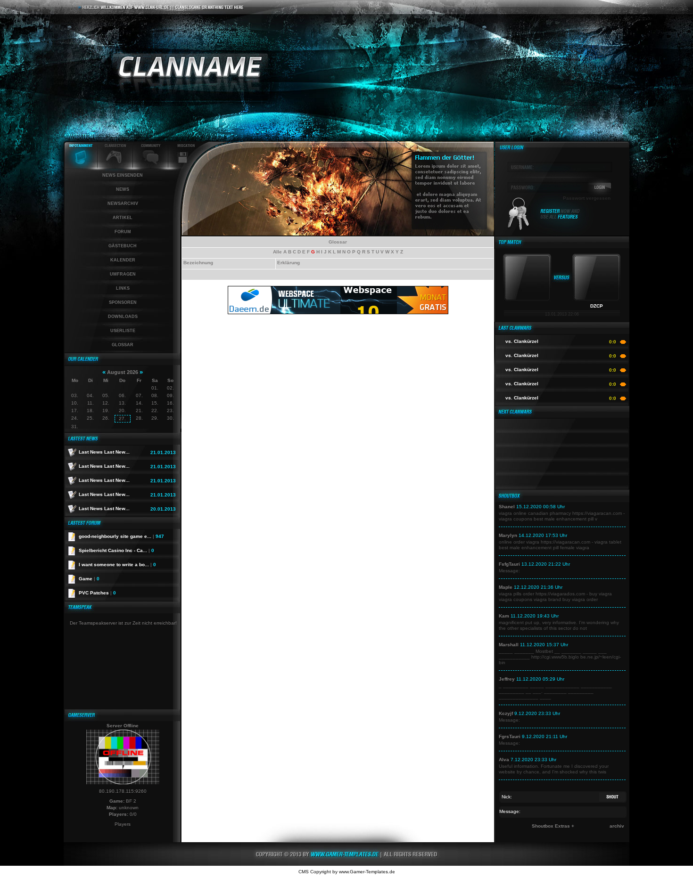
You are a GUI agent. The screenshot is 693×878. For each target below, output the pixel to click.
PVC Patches (97, 592)
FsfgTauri (509, 564)
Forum (123, 231)
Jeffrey (507, 679)
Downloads (123, 316)
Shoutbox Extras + (553, 826)
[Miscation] (182, 167)
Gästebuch (122, 246)
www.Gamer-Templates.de (367, 871)
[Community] (150, 167)
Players (123, 824)
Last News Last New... (104, 452)
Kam (504, 615)
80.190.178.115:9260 (123, 791)
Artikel (122, 217)
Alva (504, 759)
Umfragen (123, 274)
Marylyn (508, 535)
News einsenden (122, 175)
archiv (617, 826)
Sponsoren (123, 302)
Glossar (122, 344)
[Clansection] (115, 167)
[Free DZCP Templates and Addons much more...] (346, 864)
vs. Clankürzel (521, 341)
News (122, 189)
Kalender (122, 260)
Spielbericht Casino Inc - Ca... (116, 550)
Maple (505, 587)
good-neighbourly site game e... (121, 536)
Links (123, 288)
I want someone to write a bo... (117, 564)
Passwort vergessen (586, 198)
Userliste (122, 330)
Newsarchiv (122, 203)
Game (89, 578)
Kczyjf (506, 713)
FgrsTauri (509, 736)
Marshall (509, 644)
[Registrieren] (560, 217)
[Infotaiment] (81, 167)
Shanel (507, 506)
